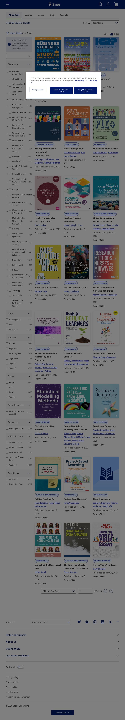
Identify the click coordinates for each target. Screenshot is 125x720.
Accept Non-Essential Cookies (85, 91)
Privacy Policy (79, 80)
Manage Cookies (37, 90)
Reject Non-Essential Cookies (61, 91)
